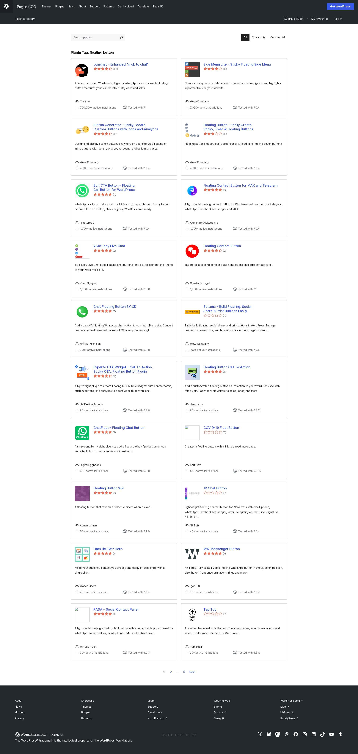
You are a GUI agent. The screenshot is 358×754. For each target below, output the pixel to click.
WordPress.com (291, 700)
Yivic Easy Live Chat (109, 246)
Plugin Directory (25, 18)
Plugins (85, 712)
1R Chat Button (215, 488)
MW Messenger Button (221, 549)
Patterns (86, 718)
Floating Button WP (108, 488)
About (18, 700)
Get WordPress (340, 6)
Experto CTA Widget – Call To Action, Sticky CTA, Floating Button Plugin (123, 369)
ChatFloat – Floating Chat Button (119, 428)
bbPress (287, 712)
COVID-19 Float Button (221, 428)
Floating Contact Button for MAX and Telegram (240, 185)
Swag (219, 718)
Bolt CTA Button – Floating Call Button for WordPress (114, 187)
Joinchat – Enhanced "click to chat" (120, 64)
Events (218, 706)
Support (153, 706)
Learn (151, 700)
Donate (220, 712)
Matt (284, 706)
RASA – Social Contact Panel (115, 609)
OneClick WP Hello (108, 549)
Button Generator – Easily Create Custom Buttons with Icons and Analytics (125, 127)
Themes (86, 706)
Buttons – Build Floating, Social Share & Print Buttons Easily (227, 309)
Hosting (19, 712)
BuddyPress (289, 718)
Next (192, 672)
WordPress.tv (157, 718)
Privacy (19, 718)
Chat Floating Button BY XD (114, 307)
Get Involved (222, 700)
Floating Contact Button (222, 246)
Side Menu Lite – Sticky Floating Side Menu (237, 64)
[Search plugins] (121, 37)
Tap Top (209, 609)
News (18, 706)
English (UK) (57, 734)
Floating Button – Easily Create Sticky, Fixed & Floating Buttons (228, 127)
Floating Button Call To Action (226, 367)
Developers (155, 712)
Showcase (87, 700)
